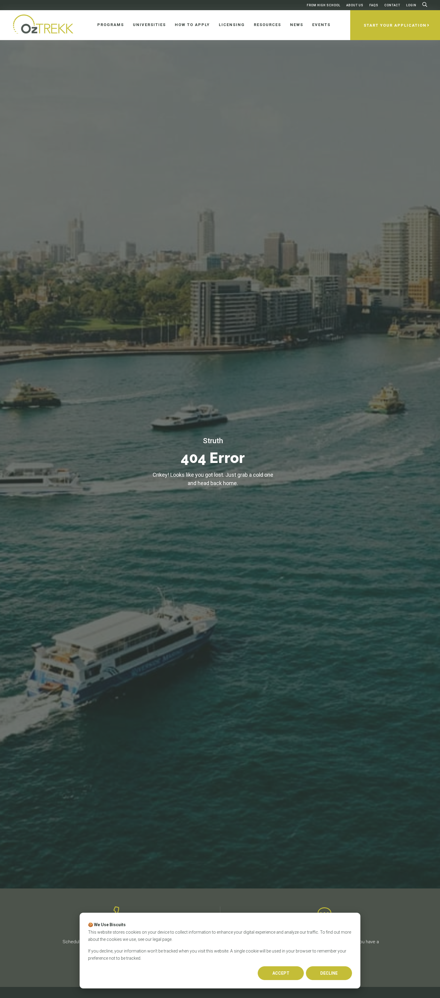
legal (157, 939)
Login (411, 5)
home (230, 483)
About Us (354, 5)
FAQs (373, 5)
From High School (323, 5)
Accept (280, 973)
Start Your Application (395, 25)
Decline (329, 973)
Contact (392, 5)
